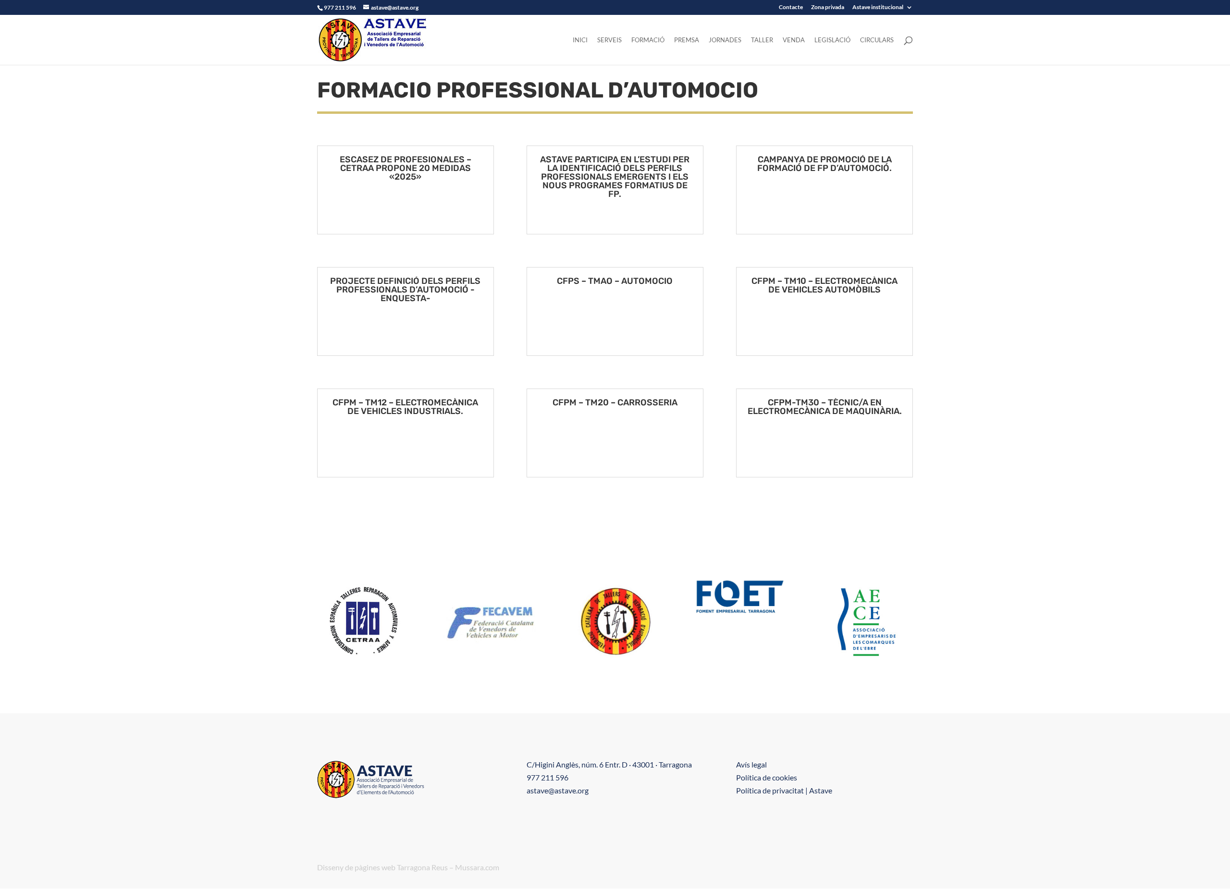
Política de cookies (766, 777)
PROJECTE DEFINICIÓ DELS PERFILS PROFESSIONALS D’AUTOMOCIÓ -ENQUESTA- (405, 290)
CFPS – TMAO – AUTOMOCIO (615, 281)
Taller (762, 40)
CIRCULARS (877, 40)
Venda (794, 40)
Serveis (609, 40)
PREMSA (686, 40)
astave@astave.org (558, 790)
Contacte (791, 7)
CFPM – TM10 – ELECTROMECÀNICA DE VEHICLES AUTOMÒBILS (824, 285)
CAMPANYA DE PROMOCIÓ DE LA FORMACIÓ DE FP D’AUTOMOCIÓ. (824, 163)
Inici (580, 40)
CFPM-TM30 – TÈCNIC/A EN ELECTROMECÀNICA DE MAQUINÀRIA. (825, 406)
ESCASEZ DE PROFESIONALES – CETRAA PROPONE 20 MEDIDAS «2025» (405, 168)
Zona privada (827, 7)
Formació (647, 40)
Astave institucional (877, 7)
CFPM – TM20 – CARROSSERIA (615, 402)
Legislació (832, 40)
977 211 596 (547, 777)
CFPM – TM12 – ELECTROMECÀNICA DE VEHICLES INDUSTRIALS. (405, 406)
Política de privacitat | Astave (784, 790)
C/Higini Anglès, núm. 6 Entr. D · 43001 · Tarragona (609, 764)
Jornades (725, 40)
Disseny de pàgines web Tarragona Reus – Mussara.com (408, 867)
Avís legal (751, 764)
